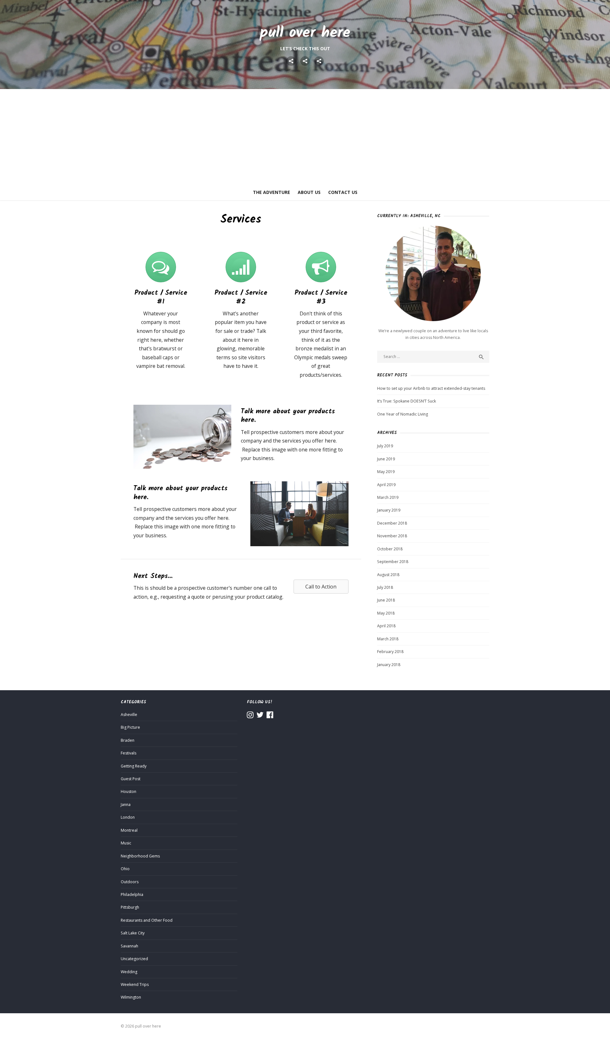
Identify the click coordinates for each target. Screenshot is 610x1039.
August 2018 (388, 574)
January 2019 (388, 510)
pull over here (305, 33)
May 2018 (386, 613)
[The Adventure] (291, 61)
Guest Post (130, 778)
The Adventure (271, 192)
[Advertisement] (305, 136)
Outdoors (130, 881)
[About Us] (305, 61)
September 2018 (392, 561)
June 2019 (386, 459)
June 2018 (386, 600)
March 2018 (387, 639)
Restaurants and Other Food (147, 920)
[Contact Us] (319, 61)
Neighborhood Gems (140, 856)
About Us (309, 192)
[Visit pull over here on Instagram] (250, 716)
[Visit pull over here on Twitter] (260, 716)
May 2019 (386, 471)
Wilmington (131, 997)
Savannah (129, 946)
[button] (321, 587)
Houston (128, 791)
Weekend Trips (135, 984)
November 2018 (392, 536)
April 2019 (386, 484)
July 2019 (385, 446)
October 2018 (390, 549)
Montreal (129, 830)
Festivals (128, 753)
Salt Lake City (133, 933)
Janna (126, 804)
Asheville (129, 714)
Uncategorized (134, 958)
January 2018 (388, 664)
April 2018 (386, 626)
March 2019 (387, 497)
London (128, 817)
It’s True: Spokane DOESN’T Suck (406, 401)
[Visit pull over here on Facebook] (270, 716)
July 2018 (385, 587)
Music (126, 843)
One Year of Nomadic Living (402, 414)
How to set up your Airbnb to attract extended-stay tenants (431, 388)
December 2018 (392, 523)
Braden (127, 740)
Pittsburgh (130, 907)
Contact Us (342, 192)
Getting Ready (133, 766)
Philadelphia (132, 894)
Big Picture (130, 727)
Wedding (129, 971)
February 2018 (390, 651)
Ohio (125, 868)
